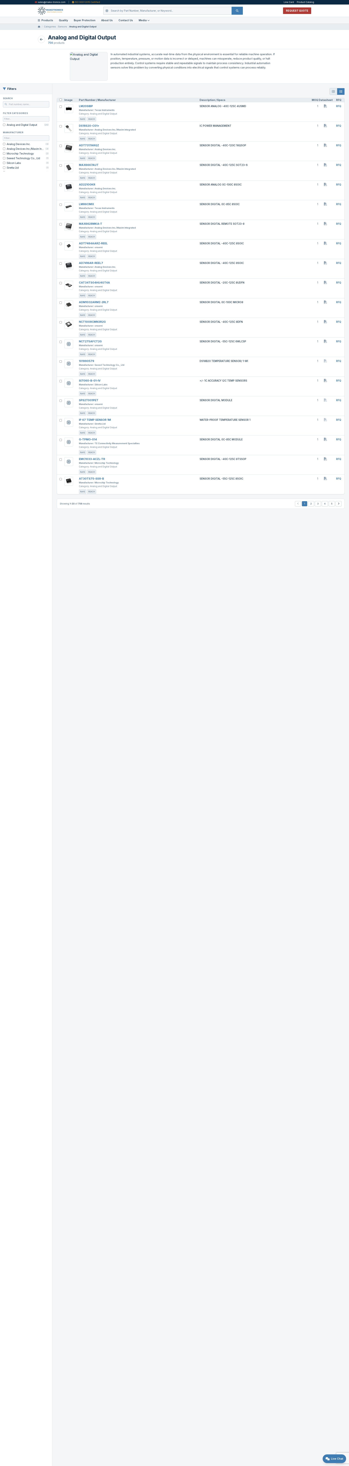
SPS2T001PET (88, 400)
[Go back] (41, 39)
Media (143, 20)
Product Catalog (305, 2)
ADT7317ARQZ (89, 145)
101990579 (86, 361)
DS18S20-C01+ (89, 125)
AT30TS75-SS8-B (91, 478)
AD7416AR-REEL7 (91, 263)
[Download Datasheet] (325, 106)
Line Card (289, 2)
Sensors (62, 26)
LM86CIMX (86, 204)
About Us (107, 20)
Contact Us (126, 20)
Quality (63, 20)
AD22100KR (87, 184)
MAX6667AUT (89, 165)
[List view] (340, 91)
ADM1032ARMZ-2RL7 (94, 302)
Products (47, 20)
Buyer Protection (84, 20)
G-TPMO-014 (88, 439)
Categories (50, 26)
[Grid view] (333, 91)
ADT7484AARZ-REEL (93, 243)
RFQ (338, 106)
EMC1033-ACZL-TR (92, 459)
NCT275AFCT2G (90, 341)
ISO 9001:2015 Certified (87, 2)
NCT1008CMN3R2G (92, 321)
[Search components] (237, 11)
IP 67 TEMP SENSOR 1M (95, 420)
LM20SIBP (86, 106)
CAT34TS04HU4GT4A (94, 282)
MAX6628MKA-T (90, 223)
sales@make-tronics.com (51, 2)
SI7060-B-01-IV (90, 380)
